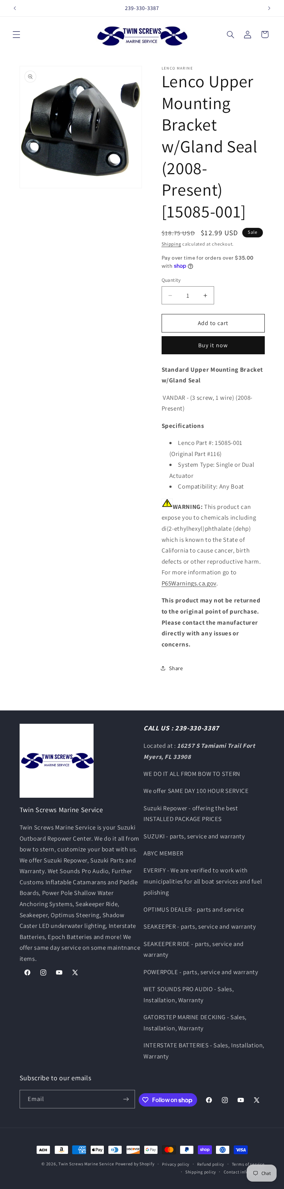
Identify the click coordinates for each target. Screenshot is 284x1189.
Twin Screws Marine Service (86, 1163)
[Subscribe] (126, 1099)
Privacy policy (175, 1164)
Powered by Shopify (134, 1163)
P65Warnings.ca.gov (189, 583)
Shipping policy (200, 1172)
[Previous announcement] (15, 8)
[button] (16, 34)
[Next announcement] (269, 8)
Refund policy (210, 1164)
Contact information (244, 1172)
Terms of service (248, 1164)
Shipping (171, 244)
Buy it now (213, 345)
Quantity (171, 280)
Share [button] (176, 668)
